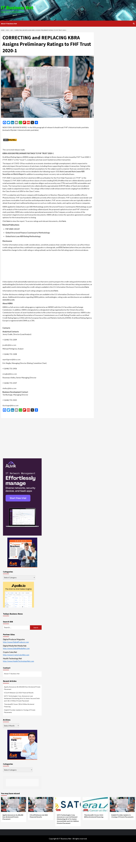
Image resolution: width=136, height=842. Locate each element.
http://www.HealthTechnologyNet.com (18, 661)
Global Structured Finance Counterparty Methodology (27, 233)
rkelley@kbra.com (9, 388)
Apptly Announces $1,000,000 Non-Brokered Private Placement (22, 688)
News (4, 810)
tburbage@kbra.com (10, 405)
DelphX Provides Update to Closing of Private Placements (19, 711)
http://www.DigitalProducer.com (16, 642)
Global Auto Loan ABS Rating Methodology (23, 236)
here (8, 221)
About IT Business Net (9, 24)
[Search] (134, 23)
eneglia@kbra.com (9, 374)
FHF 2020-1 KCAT (12, 229)
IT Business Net (17, 8)
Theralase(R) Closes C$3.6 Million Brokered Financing (19, 705)
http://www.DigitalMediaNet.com (16, 648)
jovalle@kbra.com (9, 345)
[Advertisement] (90, 9)
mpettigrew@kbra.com (11, 359)
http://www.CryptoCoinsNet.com (16, 655)
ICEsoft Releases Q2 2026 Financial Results (19, 693)
